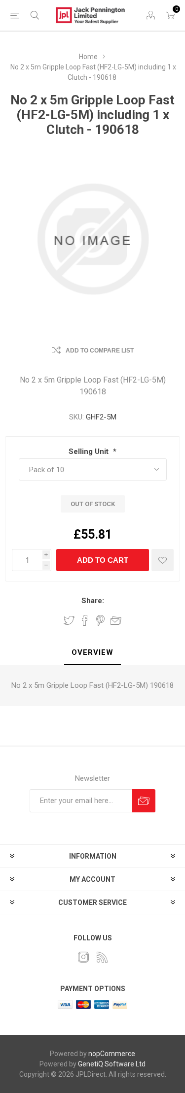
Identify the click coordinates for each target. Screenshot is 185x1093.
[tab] (92, 653)
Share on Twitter (69, 620)
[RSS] (102, 957)
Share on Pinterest (100, 620)
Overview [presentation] (92, 652)
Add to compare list (100, 350)
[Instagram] (83, 957)
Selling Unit (90, 451)
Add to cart (102, 560)
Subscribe (143, 800)
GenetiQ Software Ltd (112, 1064)
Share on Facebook (84, 620)
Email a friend (116, 620)
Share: (92, 600)
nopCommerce (111, 1054)
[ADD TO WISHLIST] (162, 560)
